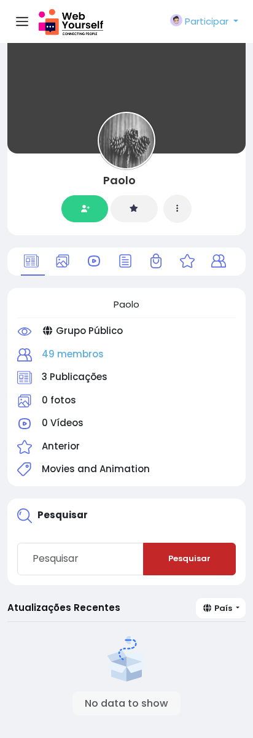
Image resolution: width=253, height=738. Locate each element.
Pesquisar (189, 558)
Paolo (119, 180)
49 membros (73, 354)
